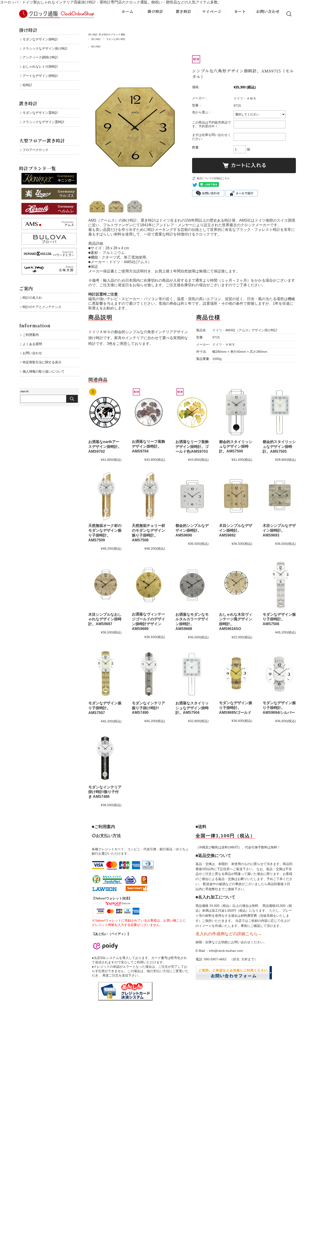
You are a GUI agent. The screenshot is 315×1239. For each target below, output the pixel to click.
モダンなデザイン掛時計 (40, 39)
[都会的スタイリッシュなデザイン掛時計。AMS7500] (235, 412)
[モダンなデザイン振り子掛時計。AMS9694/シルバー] (279, 674)
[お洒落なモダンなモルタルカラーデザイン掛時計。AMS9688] (192, 585)
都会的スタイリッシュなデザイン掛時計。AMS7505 (279, 446)
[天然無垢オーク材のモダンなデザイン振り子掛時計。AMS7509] (105, 496)
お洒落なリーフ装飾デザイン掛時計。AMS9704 (148, 446)
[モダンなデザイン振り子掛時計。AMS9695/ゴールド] (235, 673)
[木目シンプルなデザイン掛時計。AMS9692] (235, 496)
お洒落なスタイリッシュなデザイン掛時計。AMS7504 (192, 708)
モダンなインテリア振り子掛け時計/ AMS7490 (148, 708)
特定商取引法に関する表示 (42, 362)
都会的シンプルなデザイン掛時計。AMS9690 (192, 530)
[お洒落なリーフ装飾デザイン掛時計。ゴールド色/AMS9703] (192, 412)
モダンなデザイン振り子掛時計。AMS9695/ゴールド (235, 707)
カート (240, 11)
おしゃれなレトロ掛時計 (40, 66)
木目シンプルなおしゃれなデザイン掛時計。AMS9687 (105, 619)
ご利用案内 (31, 335)
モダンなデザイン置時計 (40, 113)
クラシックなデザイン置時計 (44, 122)
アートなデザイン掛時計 (40, 76)
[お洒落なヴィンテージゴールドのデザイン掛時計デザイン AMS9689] (148, 585)
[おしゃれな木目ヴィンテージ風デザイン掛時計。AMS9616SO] (235, 585)
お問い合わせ (268, 11)
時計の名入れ (32, 297)
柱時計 (27, 85)
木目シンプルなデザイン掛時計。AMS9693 (279, 530)
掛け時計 (155, 11)
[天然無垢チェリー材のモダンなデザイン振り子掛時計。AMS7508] (148, 496)
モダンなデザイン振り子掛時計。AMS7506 (279, 619)
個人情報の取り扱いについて (44, 371)
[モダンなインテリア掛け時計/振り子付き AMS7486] (105, 758)
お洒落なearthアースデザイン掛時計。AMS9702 (105, 446)
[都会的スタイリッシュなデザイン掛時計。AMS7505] (279, 412)
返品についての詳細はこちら (213, 178)
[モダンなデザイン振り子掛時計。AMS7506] (279, 585)
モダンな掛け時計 (116, 39)
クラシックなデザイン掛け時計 (45, 48)
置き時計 (183, 11)
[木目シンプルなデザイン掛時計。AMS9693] (279, 496)
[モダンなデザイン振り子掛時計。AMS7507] (105, 674)
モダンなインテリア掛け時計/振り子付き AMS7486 (105, 792)
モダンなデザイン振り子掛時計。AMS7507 (105, 708)
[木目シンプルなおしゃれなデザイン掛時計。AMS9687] (105, 585)
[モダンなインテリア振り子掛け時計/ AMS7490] (148, 674)
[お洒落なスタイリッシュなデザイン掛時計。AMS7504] (192, 674)
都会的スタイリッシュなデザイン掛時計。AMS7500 (235, 446)
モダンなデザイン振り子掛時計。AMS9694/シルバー (279, 707)
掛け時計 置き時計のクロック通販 (106, 34)
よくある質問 (32, 344)
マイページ (212, 11)
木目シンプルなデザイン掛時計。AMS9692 (235, 530)
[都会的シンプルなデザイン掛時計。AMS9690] (192, 496)
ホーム (127, 11)
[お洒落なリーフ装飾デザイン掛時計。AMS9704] (148, 412)
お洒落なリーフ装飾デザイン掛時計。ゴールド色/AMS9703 (192, 446)
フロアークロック (35, 150)
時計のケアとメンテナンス (42, 307)
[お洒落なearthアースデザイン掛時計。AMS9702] (105, 412)
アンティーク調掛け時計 (40, 57)
